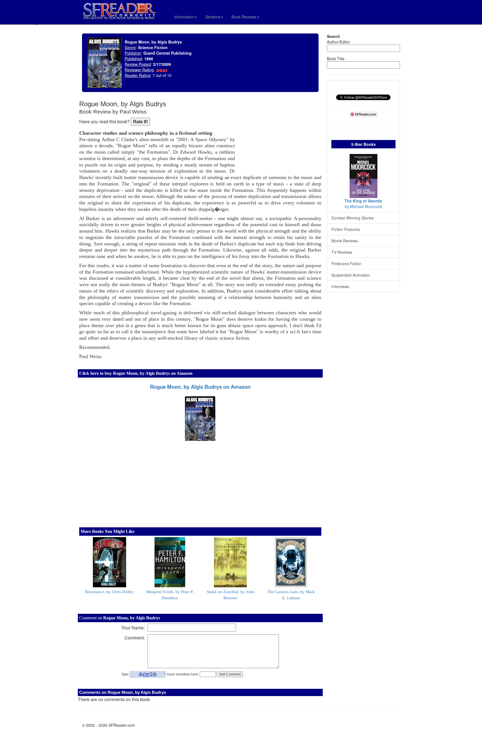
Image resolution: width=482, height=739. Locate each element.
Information (184, 17)
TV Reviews (341, 252)
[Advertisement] (279, 137)
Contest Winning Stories (352, 218)
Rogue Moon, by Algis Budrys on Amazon (200, 386)
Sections (212, 17)
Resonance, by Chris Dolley (109, 592)
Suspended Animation (350, 275)
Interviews (340, 286)
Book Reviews (244, 17)
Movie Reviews (344, 240)
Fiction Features (345, 229)
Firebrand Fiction (346, 263)
